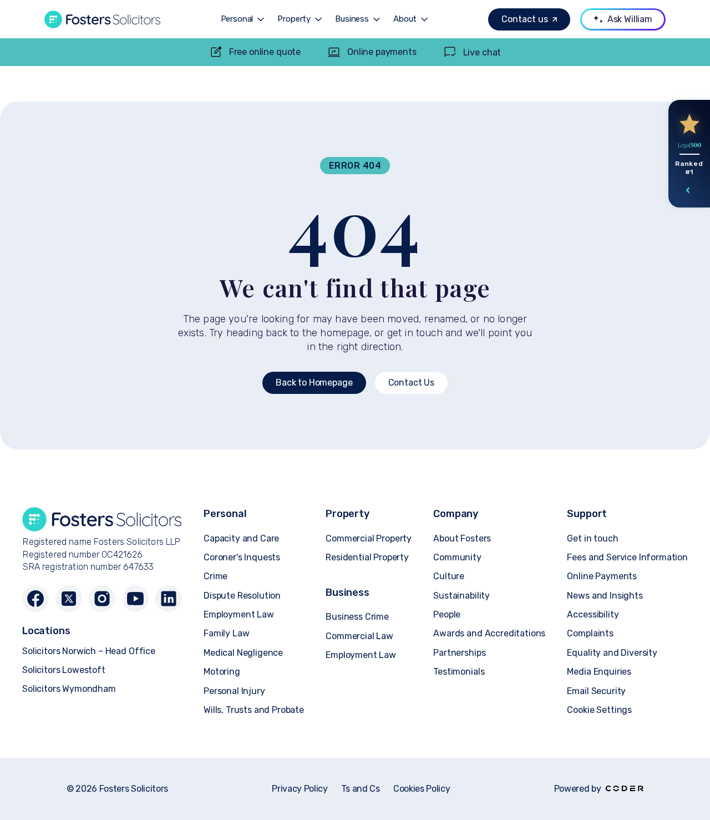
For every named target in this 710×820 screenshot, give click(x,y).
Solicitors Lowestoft (63, 670)
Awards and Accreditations (489, 633)
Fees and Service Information (627, 557)
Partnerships (459, 652)
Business (352, 19)
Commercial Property (369, 538)
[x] (68, 598)
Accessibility (592, 614)
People (446, 614)
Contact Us (411, 382)
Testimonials (458, 671)
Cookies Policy (421, 788)
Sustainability (461, 595)
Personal (237, 19)
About (405, 19)
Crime (215, 576)
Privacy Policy (300, 788)
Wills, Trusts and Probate (254, 710)
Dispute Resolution (242, 595)
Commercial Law (359, 636)
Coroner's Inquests (242, 557)
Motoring (222, 671)
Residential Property (367, 557)
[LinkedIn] (168, 598)
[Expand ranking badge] (688, 190)
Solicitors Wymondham (69, 689)
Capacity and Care (241, 538)
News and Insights (604, 595)
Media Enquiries (599, 671)
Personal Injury (234, 691)
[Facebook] (35, 598)
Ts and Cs (360, 788)
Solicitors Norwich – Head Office (88, 651)
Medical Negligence (243, 652)
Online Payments (602, 576)
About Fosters (462, 538)
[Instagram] (102, 598)
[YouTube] (135, 598)
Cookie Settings (599, 710)
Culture (448, 576)
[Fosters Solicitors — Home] (102, 19)
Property (294, 19)
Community (457, 557)
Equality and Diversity (612, 652)
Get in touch (592, 538)
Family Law (226, 633)
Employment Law (239, 614)
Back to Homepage (314, 382)
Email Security (596, 691)
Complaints (590, 633)
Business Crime (357, 616)
